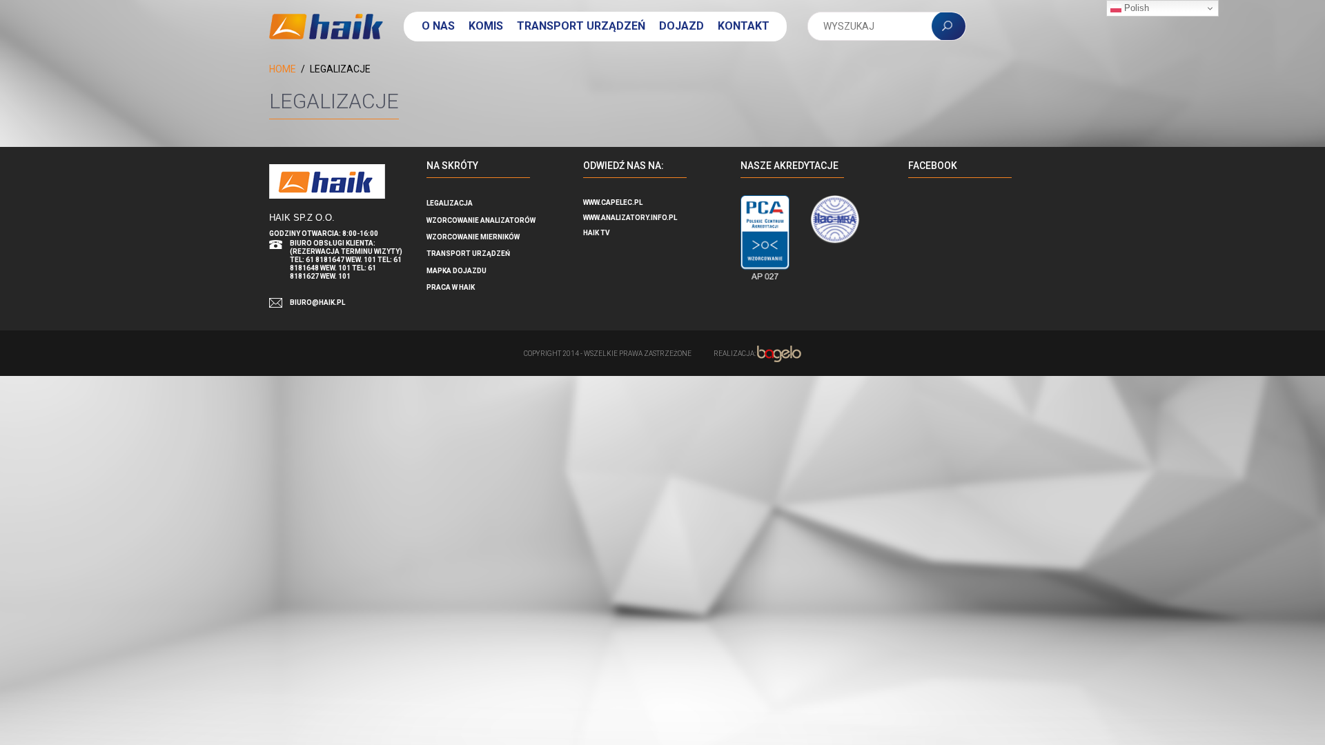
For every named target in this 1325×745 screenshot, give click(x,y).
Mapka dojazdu (456, 271)
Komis (486, 25)
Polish (1135, 8)
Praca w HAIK (450, 287)
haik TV (596, 233)
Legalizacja (449, 203)
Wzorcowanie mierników (473, 237)
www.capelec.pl (612, 202)
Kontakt (743, 25)
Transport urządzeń (581, 25)
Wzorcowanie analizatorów (481, 220)
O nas (438, 25)
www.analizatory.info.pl (630, 217)
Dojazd (681, 25)
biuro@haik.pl (317, 302)
